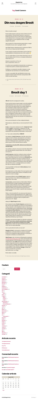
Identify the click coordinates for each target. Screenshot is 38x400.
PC (2, 315)
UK (22, 19)
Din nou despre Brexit (19, 22)
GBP (23, 79)
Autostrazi (5, 302)
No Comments (25, 26)
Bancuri (3, 281)
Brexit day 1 (19, 92)
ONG (3, 313)
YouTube (3, 334)
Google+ (4, 298)
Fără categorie (5, 289)
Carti (3, 285)
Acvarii (3, 278)
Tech (3, 324)
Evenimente (4, 287)
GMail (4, 297)
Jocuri (3, 306)
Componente (5, 316)
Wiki (3, 331)
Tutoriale (4, 328)
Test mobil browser (6, 350)
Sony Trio (4, 345)
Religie (3, 321)
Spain (30, 79)
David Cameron (17, 79)
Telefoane (4, 325)
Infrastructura (5, 301)
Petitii (3, 319)
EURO (21, 79)
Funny (3, 294)
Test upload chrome (6, 343)
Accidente (4, 276)
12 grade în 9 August (11, 367)
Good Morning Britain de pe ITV (13, 238)
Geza (13, 26)
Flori (3, 290)
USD (7, 80)
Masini (3, 309)
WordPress (4, 332)
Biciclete (3, 283)
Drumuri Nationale (6, 304)
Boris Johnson (9, 79)
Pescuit (3, 317)
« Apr (3, 390)
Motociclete (4, 310)
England (17, 19)
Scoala (3, 323)
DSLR (4, 293)
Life (20, 19)
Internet (3, 305)
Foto (3, 292)
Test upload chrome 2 (6, 341)
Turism (3, 327)
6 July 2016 (19, 26)
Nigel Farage (26, 79)
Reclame (3, 320)
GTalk (4, 300)
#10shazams (4, 347)
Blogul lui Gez (19, 2)
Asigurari (4, 279)
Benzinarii (4, 282)
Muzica (3, 312)
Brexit (13, 79)
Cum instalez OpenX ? (9, 369)
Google (3, 296)
